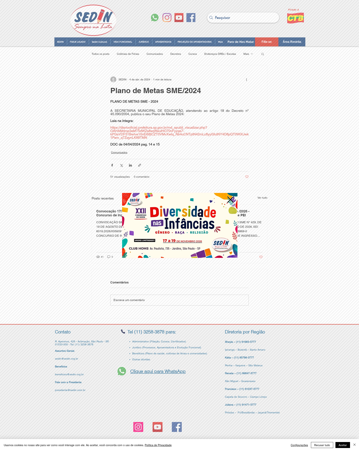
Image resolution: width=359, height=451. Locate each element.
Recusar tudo (322, 445)
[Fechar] (354, 445)
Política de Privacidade (158, 445)
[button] (230, 199)
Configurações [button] (299, 445)
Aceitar (343, 445)
